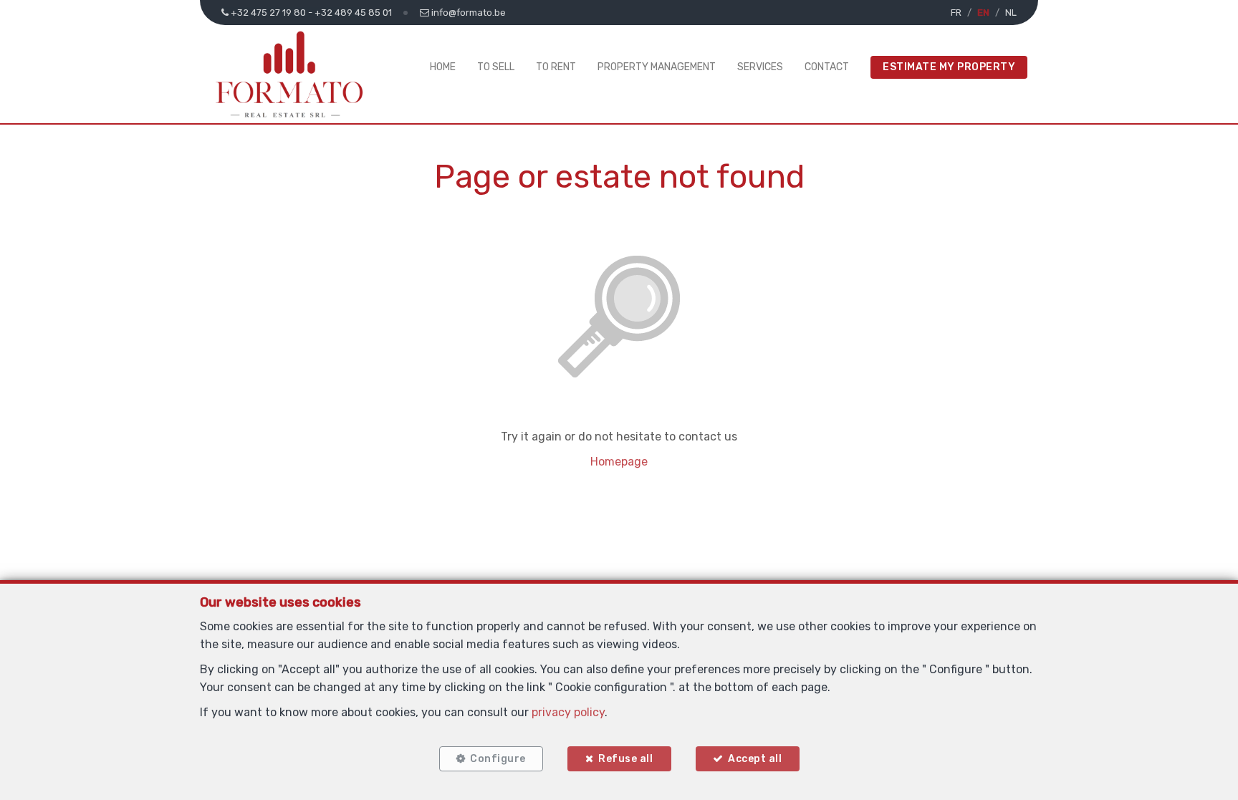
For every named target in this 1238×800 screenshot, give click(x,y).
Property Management (657, 67)
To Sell (495, 67)
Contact (827, 67)
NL (1011, 12)
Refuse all (625, 759)
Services (760, 67)
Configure (498, 759)
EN (983, 12)
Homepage (619, 461)
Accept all (755, 759)
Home (443, 67)
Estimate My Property (949, 67)
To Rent (556, 67)
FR (956, 12)
